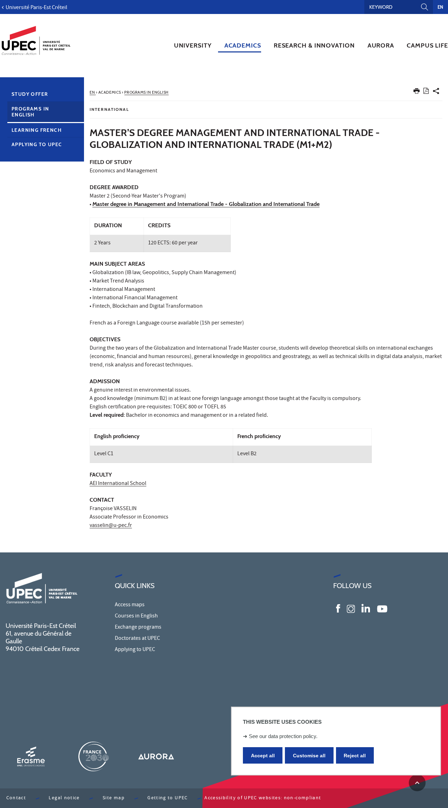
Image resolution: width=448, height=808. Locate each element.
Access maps (130, 605)
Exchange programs (138, 627)
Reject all (355, 755)
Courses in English (136, 616)
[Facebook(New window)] (338, 608)
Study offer (30, 94)
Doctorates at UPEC (137, 639)
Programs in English (30, 112)
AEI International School (118, 484)
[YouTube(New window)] (382, 608)
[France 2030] (93, 756)
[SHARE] (436, 92)
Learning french (37, 130)
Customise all (309, 755)
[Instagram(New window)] (351, 608)
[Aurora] (156, 756)
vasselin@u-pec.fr (111, 526)
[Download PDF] (426, 92)
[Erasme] (31, 756)
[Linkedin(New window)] (366, 608)
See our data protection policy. (283, 736)
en (440, 7)
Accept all (263, 755)
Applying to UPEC (37, 144)
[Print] (416, 92)
